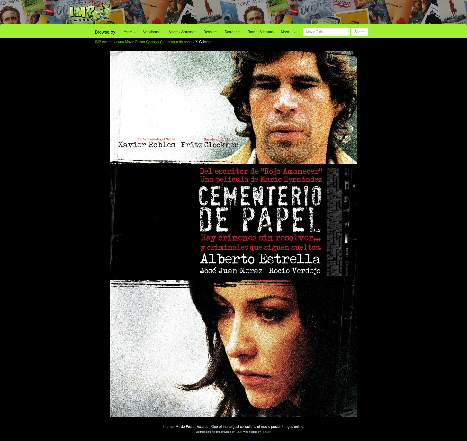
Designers (232, 31)
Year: (128, 31)
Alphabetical (152, 31)
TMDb (238, 431)
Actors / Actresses (182, 31)
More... (287, 31)
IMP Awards (104, 41)
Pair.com (266, 431)
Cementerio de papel (176, 41)
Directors (210, 31)
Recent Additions (261, 31)
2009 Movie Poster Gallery (136, 41)
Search (359, 31)
